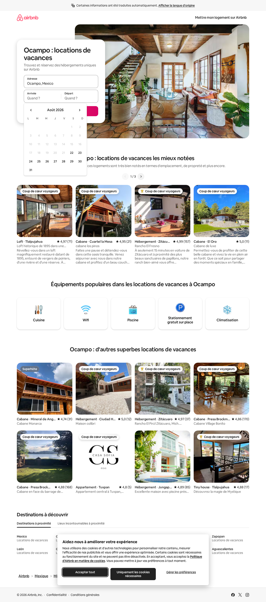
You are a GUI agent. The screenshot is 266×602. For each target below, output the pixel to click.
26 (47, 161)
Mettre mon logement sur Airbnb (221, 17)
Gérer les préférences (181, 572)
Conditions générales (85, 595)
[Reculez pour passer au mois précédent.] (31, 110)
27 (55, 161)
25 (39, 161)
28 (63, 161)
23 (80, 153)
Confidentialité (56, 595)
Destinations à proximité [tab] (34, 523)
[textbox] (42, 98)
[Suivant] (141, 176)
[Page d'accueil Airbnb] (27, 17)
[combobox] (61, 83)
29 (71, 161)
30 (80, 161)
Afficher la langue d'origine (176, 5)
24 (30, 161)
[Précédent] (125, 176)
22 (71, 153)
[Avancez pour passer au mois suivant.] (79, 110)
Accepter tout (85, 572)
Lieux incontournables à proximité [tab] (81, 523)
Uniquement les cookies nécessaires (133, 574)
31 (30, 170)
